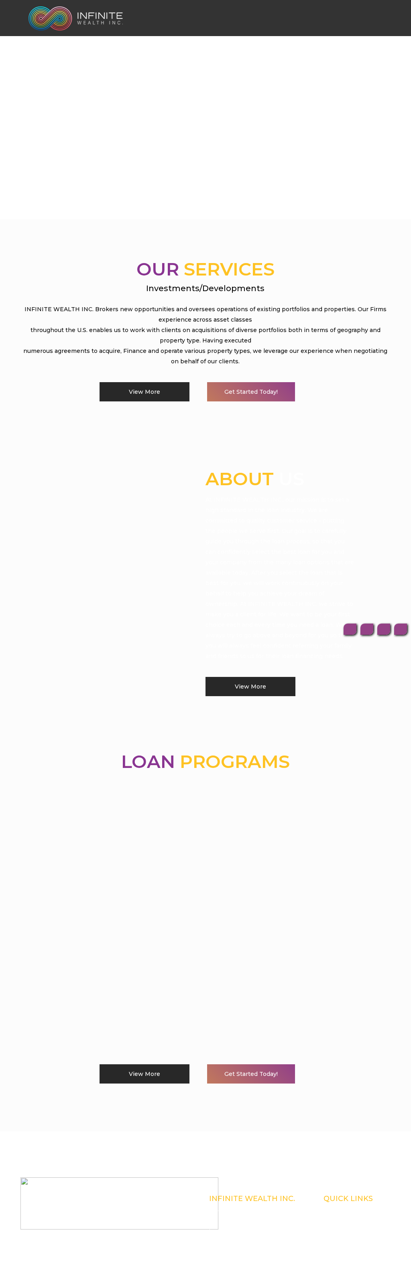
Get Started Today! (251, 391)
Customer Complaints (346, 1209)
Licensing (334, 1220)
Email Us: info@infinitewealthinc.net (248, 1251)
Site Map (333, 1241)
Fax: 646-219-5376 (227, 1230)
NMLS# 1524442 (227, 1209)
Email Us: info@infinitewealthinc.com (249, 1241)
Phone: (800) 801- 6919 (232, 1220)
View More (144, 391)
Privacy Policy (338, 1230)
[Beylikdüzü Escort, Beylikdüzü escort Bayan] (75, 18)
